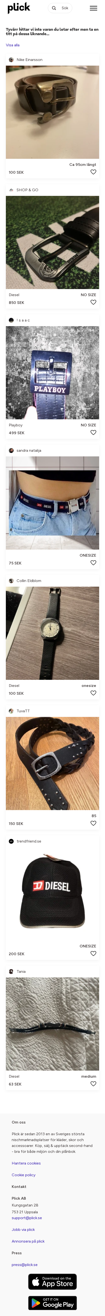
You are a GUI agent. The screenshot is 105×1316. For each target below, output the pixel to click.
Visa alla (13, 45)
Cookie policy (23, 1175)
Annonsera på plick (28, 1241)
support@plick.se (27, 1218)
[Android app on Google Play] (52, 1303)
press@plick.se (25, 1264)
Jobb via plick (23, 1229)
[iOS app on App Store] (52, 1282)
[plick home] (19, 8)
